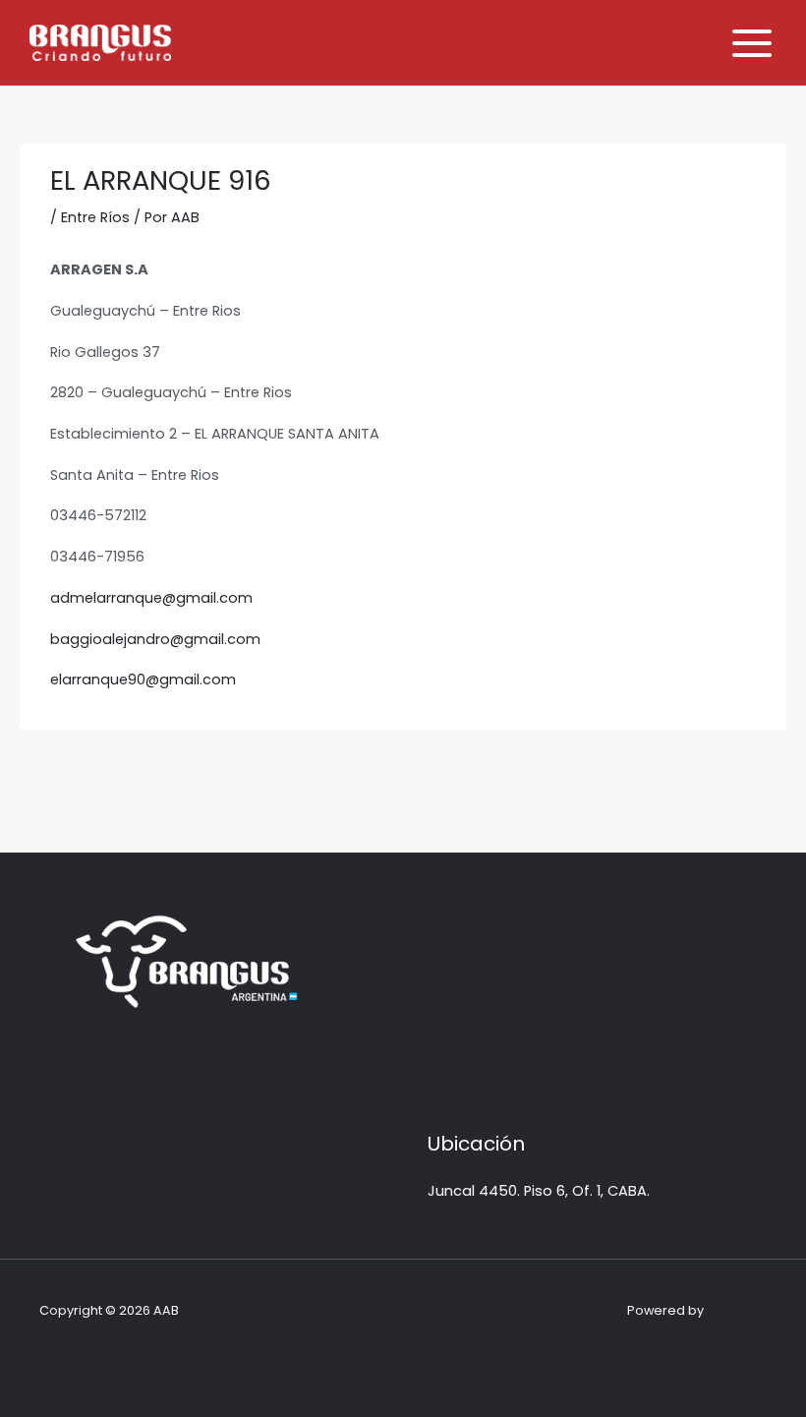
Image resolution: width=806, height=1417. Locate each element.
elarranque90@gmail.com (143, 679)
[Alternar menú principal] (752, 43)
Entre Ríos (95, 217)
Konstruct (737, 1310)
